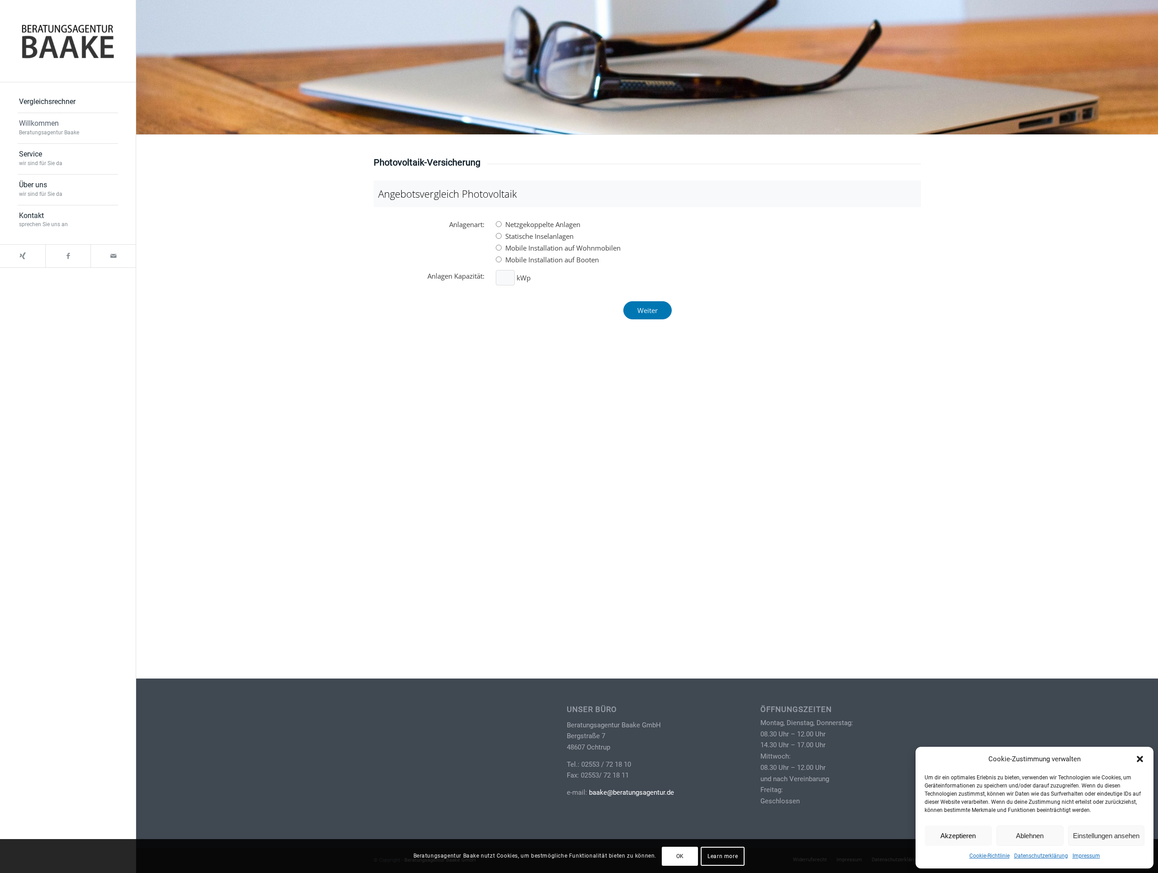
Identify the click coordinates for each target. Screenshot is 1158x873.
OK (680, 856)
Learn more (722, 856)
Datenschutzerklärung (1041, 856)
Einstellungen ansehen (1106, 836)
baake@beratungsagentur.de (631, 792)
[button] (1139, 759)
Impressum (1086, 856)
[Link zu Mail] (113, 256)
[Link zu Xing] (22, 256)
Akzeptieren (958, 836)
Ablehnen (1030, 836)
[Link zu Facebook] (67, 256)
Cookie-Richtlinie (989, 856)
